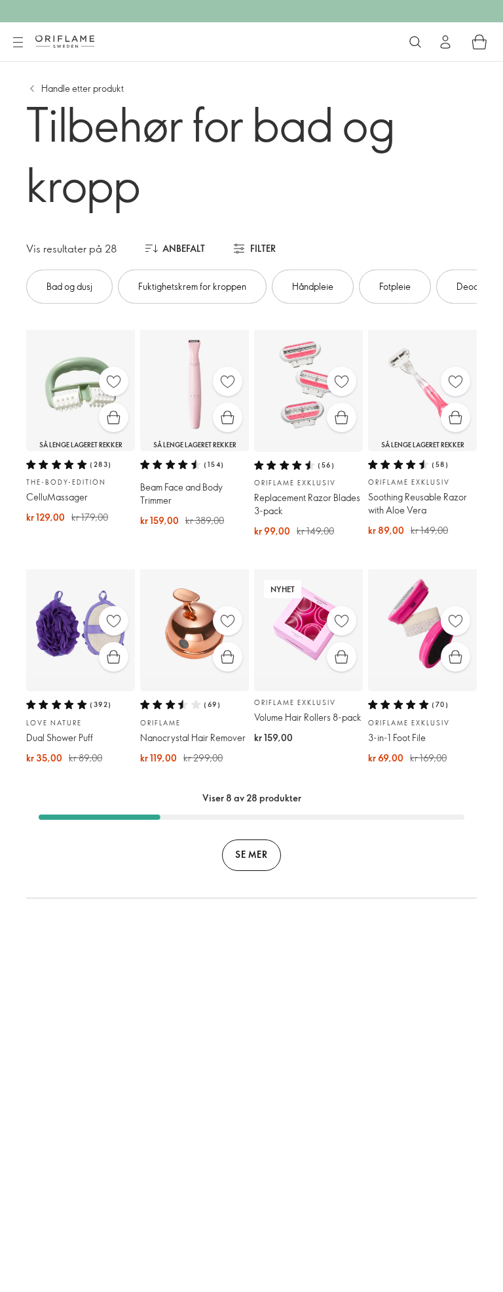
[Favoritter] (113, 381)
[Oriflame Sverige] (65, 41)
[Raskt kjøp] (113, 417)
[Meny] (18, 42)
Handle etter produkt (82, 88)
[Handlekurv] (479, 42)
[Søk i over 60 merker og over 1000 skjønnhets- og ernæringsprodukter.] (415, 42)
